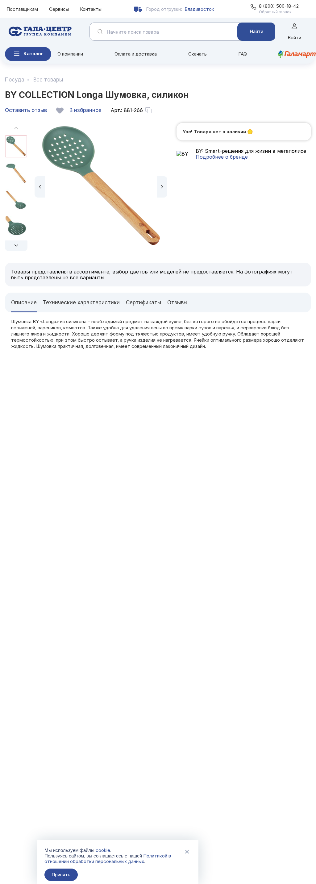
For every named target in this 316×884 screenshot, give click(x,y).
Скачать (197, 54)
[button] (16, 245)
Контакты (91, 9)
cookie (103, 850)
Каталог (33, 53)
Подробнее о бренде (222, 157)
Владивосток (199, 9)
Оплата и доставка (135, 54)
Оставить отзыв (26, 110)
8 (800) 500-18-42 (279, 6)
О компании (70, 54)
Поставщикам (22, 9)
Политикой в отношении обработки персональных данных (107, 858)
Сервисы (59, 9)
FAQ (242, 54)
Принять (61, 875)
